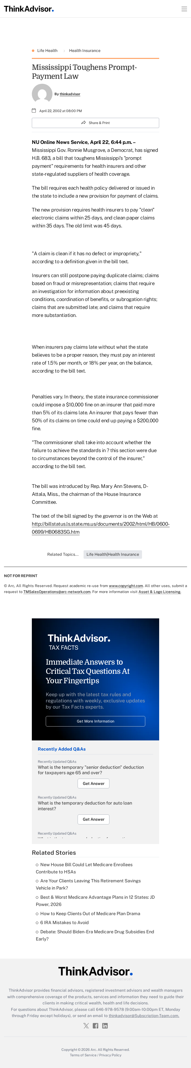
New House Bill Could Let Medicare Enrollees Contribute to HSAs (84, 868)
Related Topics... (63, 554)
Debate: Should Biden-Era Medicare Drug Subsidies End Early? (95, 935)
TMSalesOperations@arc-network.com (57, 592)
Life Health (47, 50)
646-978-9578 (110, 1009)
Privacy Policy (110, 1055)
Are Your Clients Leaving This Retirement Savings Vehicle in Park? (88, 884)
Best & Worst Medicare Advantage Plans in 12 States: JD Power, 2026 (95, 901)
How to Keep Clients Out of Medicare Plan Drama (90, 913)
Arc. (94, 1050)
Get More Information (95, 721)
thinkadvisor (70, 94)
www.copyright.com (126, 586)
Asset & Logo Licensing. (160, 592)
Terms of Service (83, 1055)
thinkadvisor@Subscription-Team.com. (144, 1015)
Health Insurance (84, 50)
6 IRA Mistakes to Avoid (64, 922)
